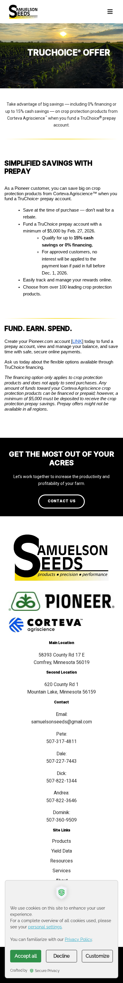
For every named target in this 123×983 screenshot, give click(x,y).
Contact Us (62, 501)
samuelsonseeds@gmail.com (61, 722)
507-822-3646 (61, 800)
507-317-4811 (61, 741)
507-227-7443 (61, 761)
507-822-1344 (61, 781)
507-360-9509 (61, 820)
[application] (61, 929)
